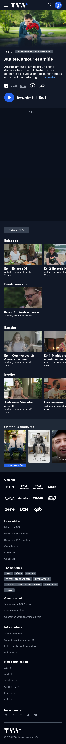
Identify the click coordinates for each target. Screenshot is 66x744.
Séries (18, 573)
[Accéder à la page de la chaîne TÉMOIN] (38, 498)
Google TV (10, 686)
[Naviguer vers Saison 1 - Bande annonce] (23, 303)
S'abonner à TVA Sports (17, 604)
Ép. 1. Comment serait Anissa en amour (19, 357)
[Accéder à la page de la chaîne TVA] (9, 487)
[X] (13, 715)
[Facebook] (6, 715)
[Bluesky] (36, 715)
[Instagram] (21, 715)
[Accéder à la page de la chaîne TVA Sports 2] (38, 487)
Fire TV (8, 693)
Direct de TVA (12, 527)
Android (8, 674)
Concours (9, 558)
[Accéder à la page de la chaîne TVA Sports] (24, 487)
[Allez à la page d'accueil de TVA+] (19, 5)
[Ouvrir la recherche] (50, 5)
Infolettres (10, 552)
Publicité (9, 652)
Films (8, 573)
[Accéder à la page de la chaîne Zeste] (9, 509)
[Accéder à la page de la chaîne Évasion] (24, 498)
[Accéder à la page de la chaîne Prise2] (52, 498)
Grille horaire (11, 546)
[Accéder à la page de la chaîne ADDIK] (52, 487)
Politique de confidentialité (20, 646)
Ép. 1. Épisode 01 (15, 268)
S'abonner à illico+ (15, 610)
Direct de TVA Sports (16, 533)
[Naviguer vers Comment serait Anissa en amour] (23, 349)
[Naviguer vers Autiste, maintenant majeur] (15, 448)
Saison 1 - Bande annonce (21, 312)
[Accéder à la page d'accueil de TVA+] (12, 730)
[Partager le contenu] (42, 85)
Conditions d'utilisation (17, 639)
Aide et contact (13, 633)
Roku (7, 699)
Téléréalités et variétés (18, 579)
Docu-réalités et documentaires (23, 584)
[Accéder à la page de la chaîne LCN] (24, 509)
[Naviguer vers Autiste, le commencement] (39, 448)
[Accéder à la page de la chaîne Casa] (9, 498)
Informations (42, 579)
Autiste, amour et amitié (18, 271)
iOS (6, 667)
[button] (6, 5)
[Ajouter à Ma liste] (32, 85)
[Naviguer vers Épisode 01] (23, 260)
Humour (30, 573)
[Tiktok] (28, 715)
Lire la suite (48, 77)
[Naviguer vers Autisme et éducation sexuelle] (23, 396)
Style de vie (51, 584)
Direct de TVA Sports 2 (17, 539)
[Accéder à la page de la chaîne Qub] (38, 509)
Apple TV (9, 680)
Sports (9, 590)
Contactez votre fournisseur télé (22, 616)
